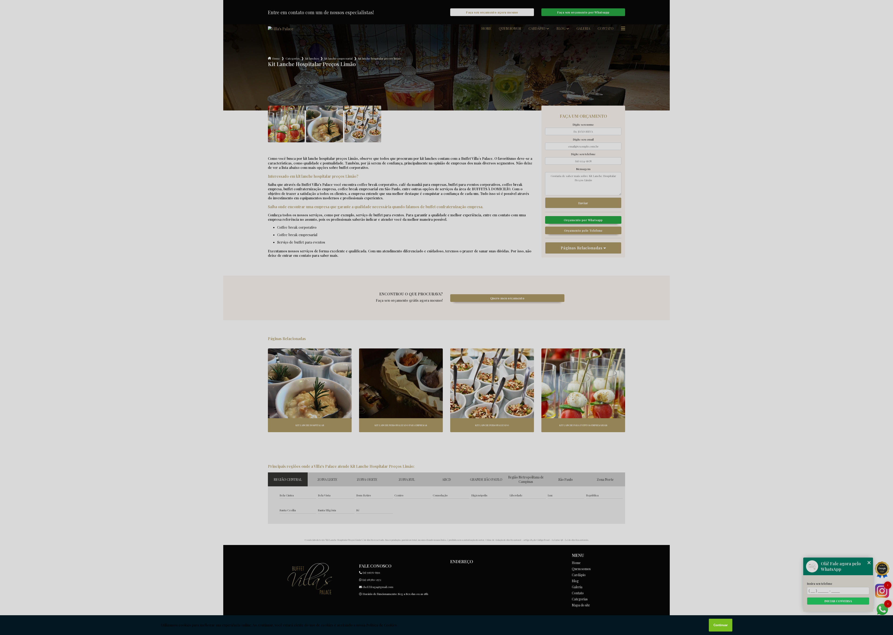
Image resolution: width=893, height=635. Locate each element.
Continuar (720, 625)
